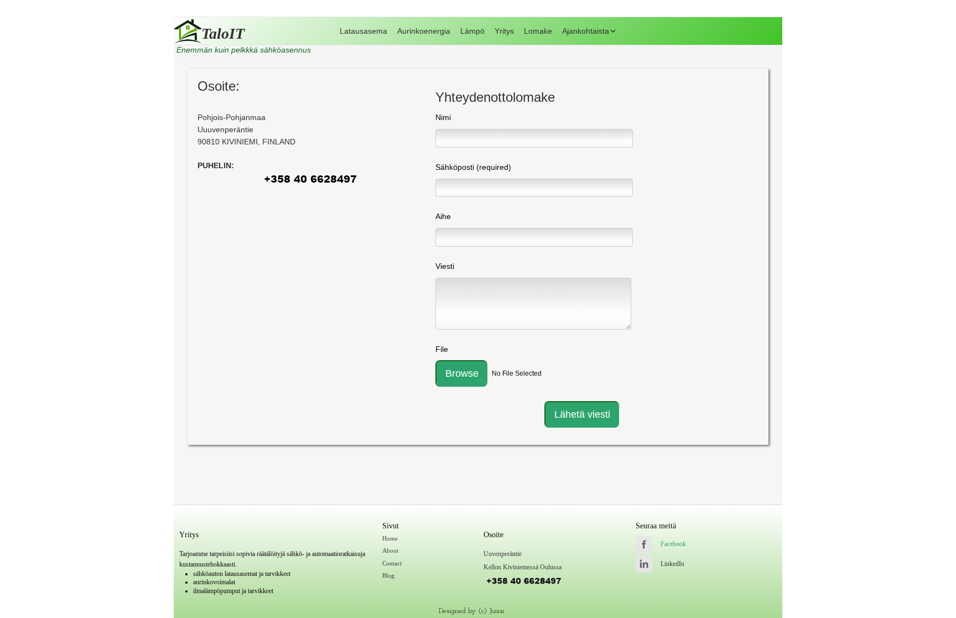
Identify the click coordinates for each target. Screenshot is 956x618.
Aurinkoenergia (423, 31)
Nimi (443, 117)
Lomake (538, 31)
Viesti (444, 266)
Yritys (504, 31)
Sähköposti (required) (473, 167)
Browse (462, 373)
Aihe (443, 216)
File (441, 349)
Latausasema (363, 31)
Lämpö (472, 31)
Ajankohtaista (585, 31)
